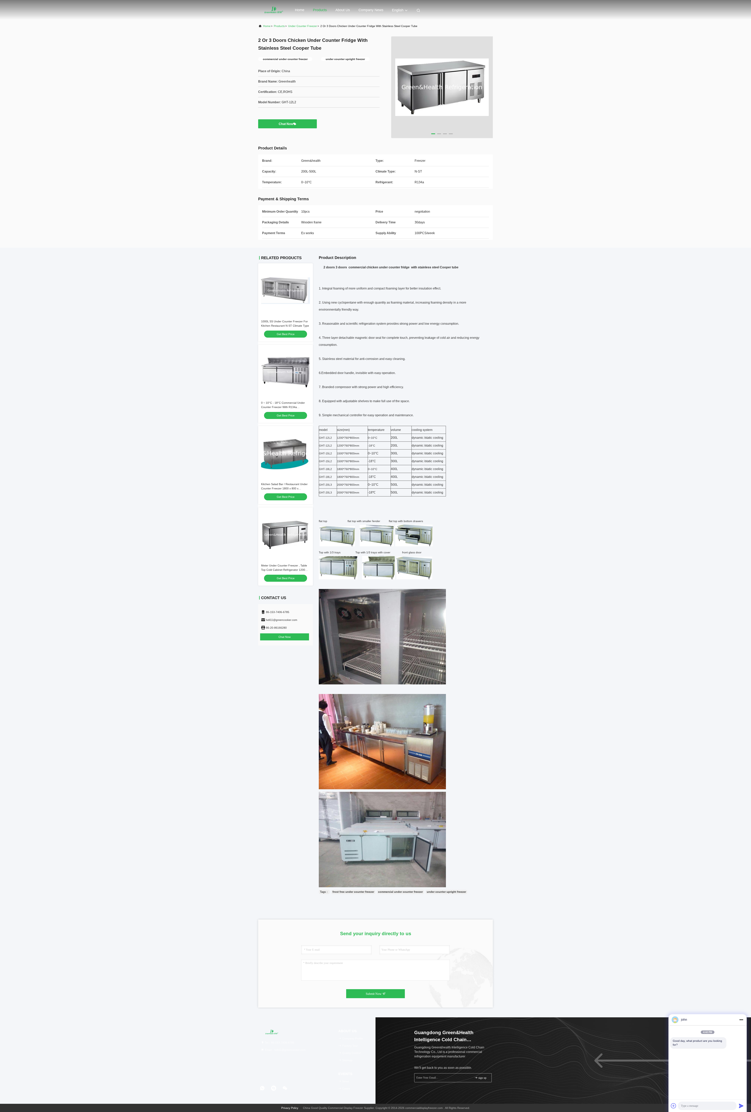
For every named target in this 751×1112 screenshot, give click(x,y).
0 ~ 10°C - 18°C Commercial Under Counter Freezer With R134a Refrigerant (283, 407)
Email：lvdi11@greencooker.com (285, 1049)
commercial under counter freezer (400, 891)
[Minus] (741, 1019)
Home (299, 10)
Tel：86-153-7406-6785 (279, 1042)
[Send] (741, 1105)
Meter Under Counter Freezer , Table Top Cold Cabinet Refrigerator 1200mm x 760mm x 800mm (285, 570)
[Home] (274, 9)
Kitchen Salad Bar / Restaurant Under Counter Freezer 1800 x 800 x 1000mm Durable (284, 488)
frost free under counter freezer (353, 891)
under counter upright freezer (446, 891)
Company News (370, 10)
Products (320, 10)
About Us (342, 10)
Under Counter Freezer (302, 26)
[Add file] (673, 1105)
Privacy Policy (289, 1107)
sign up (482, 1077)
